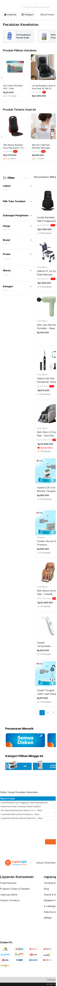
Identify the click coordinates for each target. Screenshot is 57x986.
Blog (46, 888)
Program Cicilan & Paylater (15, 888)
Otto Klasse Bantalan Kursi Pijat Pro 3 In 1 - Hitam (21, 810)
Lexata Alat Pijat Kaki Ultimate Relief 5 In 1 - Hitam (22, 818)
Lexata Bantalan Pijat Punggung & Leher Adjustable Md (24, 802)
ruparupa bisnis (8, 894)
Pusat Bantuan (8, 883)
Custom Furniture (9, 900)
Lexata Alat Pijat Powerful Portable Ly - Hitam (20, 814)
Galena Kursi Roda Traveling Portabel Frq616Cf (21, 806)
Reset (26, 178)
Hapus (5, 190)
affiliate (48, 917)
